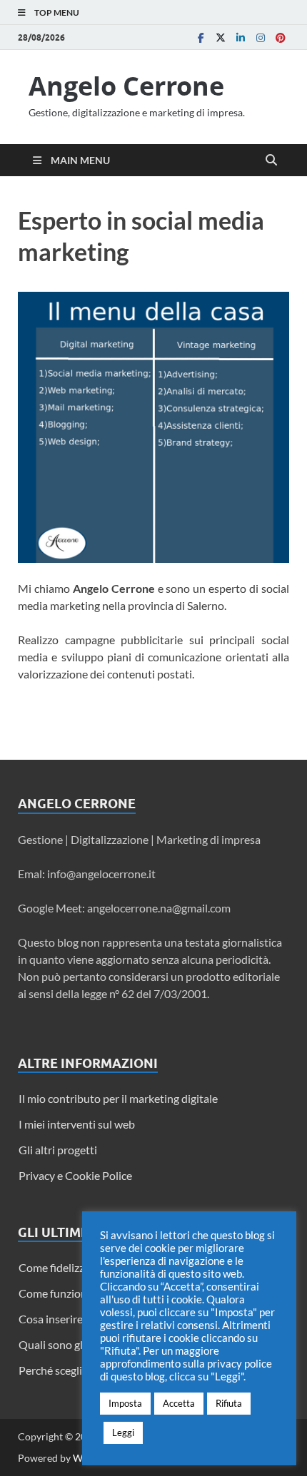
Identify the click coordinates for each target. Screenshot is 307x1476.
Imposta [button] (125, 1403)
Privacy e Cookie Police (75, 1175)
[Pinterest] (280, 37)
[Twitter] (220, 37)
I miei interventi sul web (77, 1124)
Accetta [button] (179, 1403)
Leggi (123, 1432)
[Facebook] (200, 37)
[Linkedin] (240, 37)
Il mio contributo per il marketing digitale (118, 1098)
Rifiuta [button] (229, 1403)
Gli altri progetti (58, 1149)
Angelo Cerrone (126, 85)
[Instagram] (260, 37)
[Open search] (271, 160)
